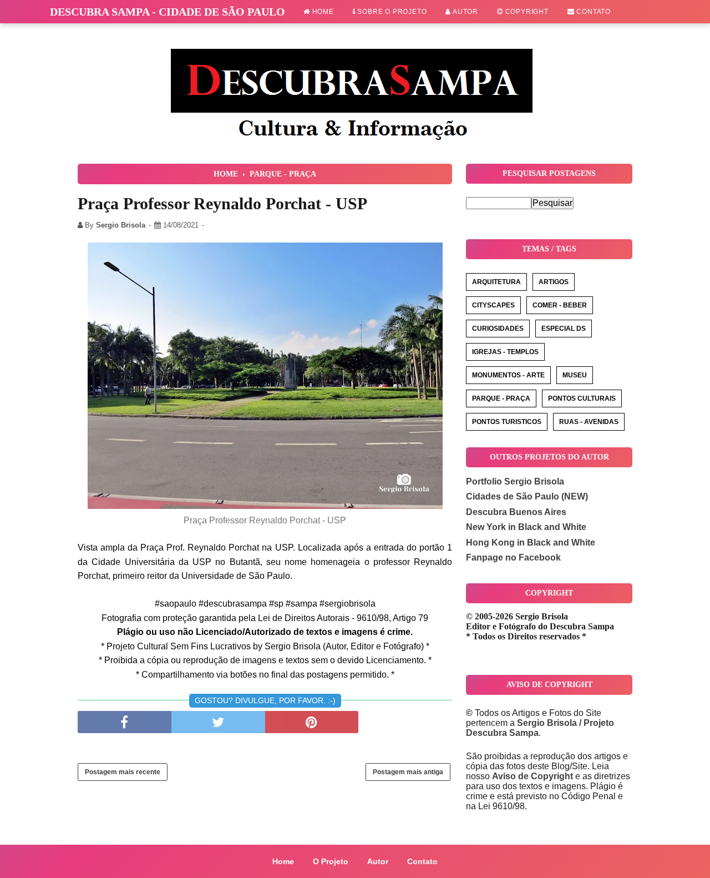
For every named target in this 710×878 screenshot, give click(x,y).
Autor (464, 12)
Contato (593, 12)
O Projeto (330, 861)
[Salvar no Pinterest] (312, 722)
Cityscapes (493, 305)
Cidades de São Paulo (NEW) (527, 496)
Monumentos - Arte (508, 375)
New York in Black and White (526, 527)
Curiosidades (498, 328)
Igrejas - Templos (505, 352)
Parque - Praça (501, 398)
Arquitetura (496, 282)
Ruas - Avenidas (588, 422)
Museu (574, 375)
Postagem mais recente (122, 772)
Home (322, 12)
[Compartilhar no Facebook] (124, 722)
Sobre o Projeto (391, 12)
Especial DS (563, 328)
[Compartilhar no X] (218, 722)
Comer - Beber (559, 305)
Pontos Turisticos (506, 422)
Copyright (526, 12)
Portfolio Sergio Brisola (515, 481)
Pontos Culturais (582, 398)
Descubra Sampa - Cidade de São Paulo (167, 12)
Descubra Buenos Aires (516, 512)
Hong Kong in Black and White (530, 542)
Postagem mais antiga (408, 772)
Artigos (554, 282)
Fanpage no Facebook (513, 557)
